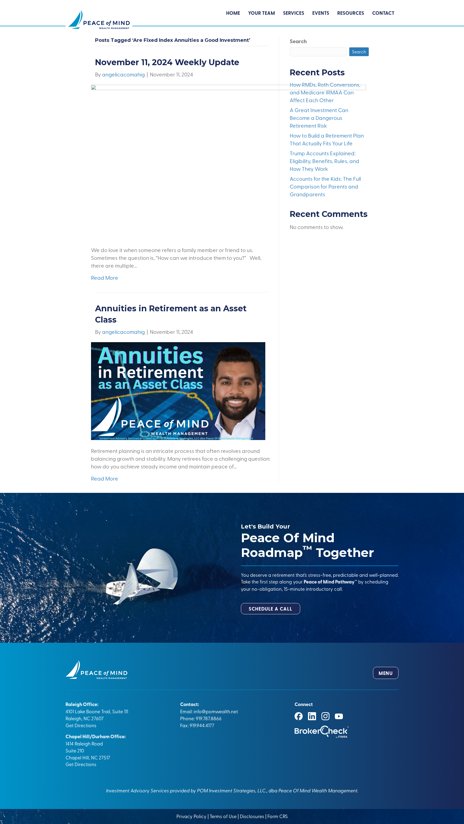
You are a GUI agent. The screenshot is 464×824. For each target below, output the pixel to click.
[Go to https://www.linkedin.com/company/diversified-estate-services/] (312, 716)
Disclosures (252, 816)
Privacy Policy (192, 816)
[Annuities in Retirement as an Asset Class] (178, 390)
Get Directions (81, 725)
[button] (270, 608)
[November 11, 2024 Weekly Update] (228, 161)
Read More (104, 277)
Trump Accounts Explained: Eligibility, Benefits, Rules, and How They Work (324, 160)
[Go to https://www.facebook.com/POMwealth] (299, 716)
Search (298, 41)
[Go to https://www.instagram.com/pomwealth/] (325, 716)
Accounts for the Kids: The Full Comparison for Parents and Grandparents (325, 186)
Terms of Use (223, 816)
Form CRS (277, 816)
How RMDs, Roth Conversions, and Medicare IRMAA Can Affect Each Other (325, 92)
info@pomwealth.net (216, 711)
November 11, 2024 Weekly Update (167, 62)
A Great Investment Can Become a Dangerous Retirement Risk (319, 117)
